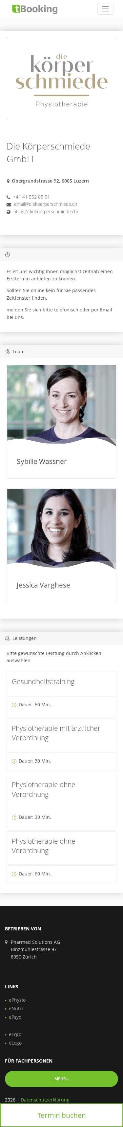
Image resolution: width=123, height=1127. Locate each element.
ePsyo (15, 1017)
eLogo (15, 1043)
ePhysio (17, 1000)
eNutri (16, 1008)
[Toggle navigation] (105, 8)
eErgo (15, 1034)
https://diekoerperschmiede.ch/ (45, 211)
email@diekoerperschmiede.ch (45, 204)
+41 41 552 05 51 (31, 197)
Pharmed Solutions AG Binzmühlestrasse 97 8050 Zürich (35, 949)
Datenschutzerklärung (45, 1100)
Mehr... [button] (61, 1079)
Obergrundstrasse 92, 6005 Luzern (50, 181)
